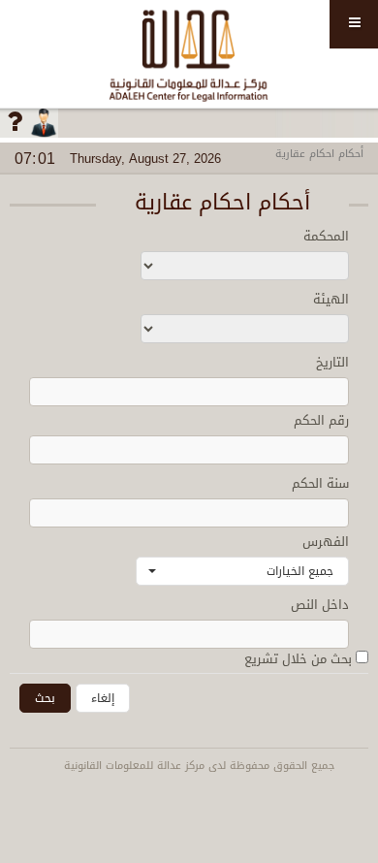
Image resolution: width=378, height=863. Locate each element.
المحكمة (326, 236)
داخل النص (320, 604)
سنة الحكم (320, 483)
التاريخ (332, 362)
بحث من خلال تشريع (300, 659)
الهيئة (331, 299)
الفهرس (325, 541)
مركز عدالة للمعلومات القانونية (189, 54)
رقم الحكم (321, 420)
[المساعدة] (14, 123)
